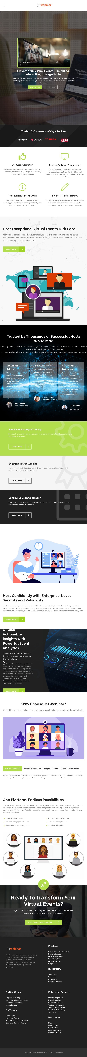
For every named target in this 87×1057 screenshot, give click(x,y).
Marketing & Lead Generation (17, 1000)
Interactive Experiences (32, 769)
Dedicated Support (55, 1003)
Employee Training (13, 998)
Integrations (52, 964)
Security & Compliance (56, 1007)
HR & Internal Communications (17, 1021)
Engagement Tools (55, 956)
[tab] (12, 768)
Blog (50, 1023)
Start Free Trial (35, 87)
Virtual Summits (12, 1005)
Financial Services (55, 982)
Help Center (53, 1028)
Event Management (55, 998)
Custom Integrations (56, 1005)
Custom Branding (54, 961)
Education (52, 977)
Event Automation (55, 954)
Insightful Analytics (51, 769)
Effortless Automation (12, 769)
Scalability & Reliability (56, 1010)
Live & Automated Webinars (58, 952)
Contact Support (54, 1033)
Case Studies (53, 1025)
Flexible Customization (70, 769)
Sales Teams (10, 1016)
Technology (52, 974)
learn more (52, 87)
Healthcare (52, 979)
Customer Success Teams (16, 1023)
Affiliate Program (54, 1030)
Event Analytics (54, 959)
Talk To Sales (53, 1012)
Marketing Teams (12, 1018)
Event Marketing (54, 1000)
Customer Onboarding (14, 1003)
